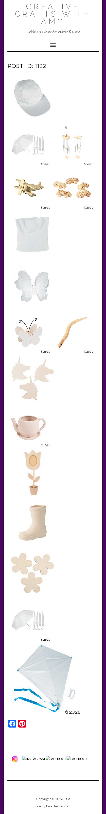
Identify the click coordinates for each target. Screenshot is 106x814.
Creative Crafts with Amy (53, 14)
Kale (67, 799)
